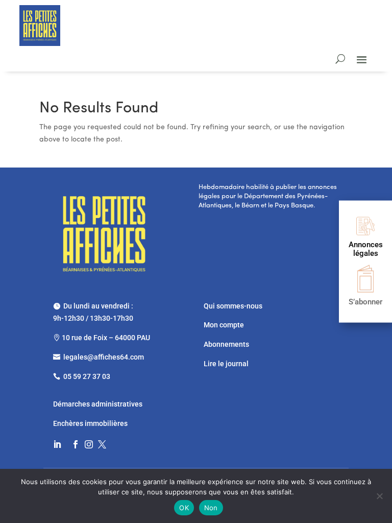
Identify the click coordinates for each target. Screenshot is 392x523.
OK (184, 508)
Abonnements (226, 344)
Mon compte (224, 325)
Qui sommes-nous (233, 306)
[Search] (340, 58)
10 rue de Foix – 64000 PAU (106, 338)
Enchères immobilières (90, 423)
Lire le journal (226, 364)
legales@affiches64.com (103, 357)
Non (211, 508)
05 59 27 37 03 (86, 376)
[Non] (379, 496)
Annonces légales (366, 249)
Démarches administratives (98, 404)
